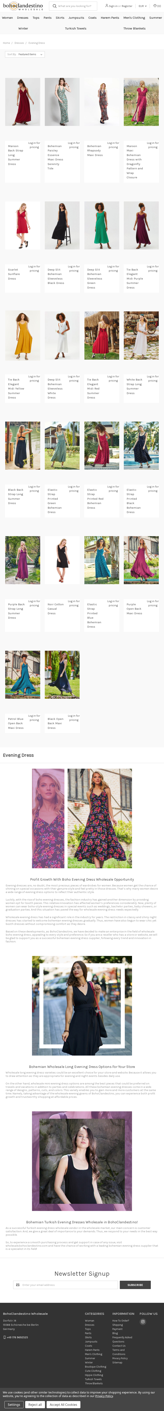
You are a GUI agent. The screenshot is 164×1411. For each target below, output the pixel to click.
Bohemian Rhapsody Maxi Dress (95, 150)
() (159, 6)
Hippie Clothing (94, 1375)
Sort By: (11, 54)
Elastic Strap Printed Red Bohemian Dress (95, 498)
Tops (36, 18)
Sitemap (117, 1362)
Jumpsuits (76, 18)
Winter (23, 28)
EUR (141, 6)
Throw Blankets (134, 28)
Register (127, 6)
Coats (92, 18)
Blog (115, 1333)
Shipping (117, 1324)
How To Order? (120, 1320)
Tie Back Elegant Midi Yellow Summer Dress (16, 388)
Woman (7, 18)
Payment (117, 1329)
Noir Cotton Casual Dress (56, 608)
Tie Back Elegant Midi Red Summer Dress (93, 388)
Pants (48, 18)
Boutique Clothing (95, 1366)
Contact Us (119, 1345)
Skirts (60, 18)
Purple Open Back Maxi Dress (134, 608)
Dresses (22, 18)
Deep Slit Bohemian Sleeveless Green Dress (94, 278)
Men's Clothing (134, 18)
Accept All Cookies (63, 1404)
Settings (14, 1404)
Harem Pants (110, 18)
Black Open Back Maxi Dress (55, 723)
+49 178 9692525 (17, 1337)
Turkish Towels (75, 28)
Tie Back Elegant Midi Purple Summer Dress (135, 278)
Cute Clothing (93, 1370)
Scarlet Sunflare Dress (14, 274)
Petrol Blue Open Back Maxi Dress (16, 723)
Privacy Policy (120, 1358)
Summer (155, 18)
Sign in (113, 6)
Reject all (35, 1404)
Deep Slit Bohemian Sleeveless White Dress (55, 388)
